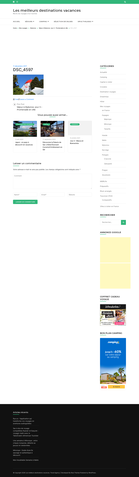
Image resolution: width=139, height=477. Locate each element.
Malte (104, 140)
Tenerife (75, 124)
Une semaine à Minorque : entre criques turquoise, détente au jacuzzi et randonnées (25, 443)
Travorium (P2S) (106, 196)
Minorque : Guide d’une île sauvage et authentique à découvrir (23, 452)
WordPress (92, 473)
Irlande (104, 135)
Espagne (105, 115)
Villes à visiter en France (109, 206)
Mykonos (33, 28)
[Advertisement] (69, 44)
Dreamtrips (104, 97)
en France (106, 110)
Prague (104, 170)
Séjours (28, 21)
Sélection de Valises (63, 21)
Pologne (105, 155)
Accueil (16, 21)
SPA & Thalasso (84, 21)
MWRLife (103, 181)
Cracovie (107, 159)
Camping (43, 21)
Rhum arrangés (106, 191)
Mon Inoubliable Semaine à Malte (25, 460)
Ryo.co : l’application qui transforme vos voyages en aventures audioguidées (23, 421)
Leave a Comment (27, 99)
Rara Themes (75, 473)
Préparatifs (104, 186)
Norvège (105, 150)
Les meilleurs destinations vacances (47, 10)
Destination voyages (25, 124)
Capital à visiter (106, 82)
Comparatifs (107, 200)
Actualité (103, 72)
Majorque (107, 119)
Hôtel (46, 124)
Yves (16, 99)
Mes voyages (23, 28)
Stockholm (106, 175)
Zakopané (108, 164)
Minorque (107, 124)
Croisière (103, 87)
